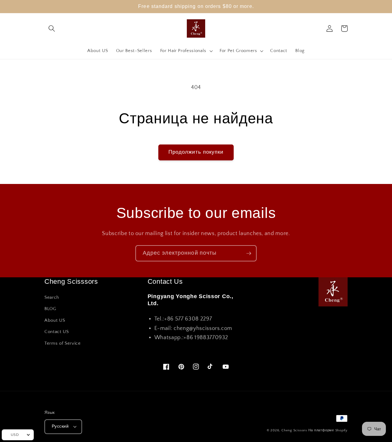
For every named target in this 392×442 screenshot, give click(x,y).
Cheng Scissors (294, 430)
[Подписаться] (248, 253)
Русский (60, 426)
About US (54, 320)
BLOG (50, 308)
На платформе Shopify (328, 430)
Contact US (56, 331)
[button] (51, 28)
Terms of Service (62, 343)
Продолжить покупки (196, 152)
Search (51, 297)
